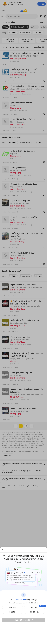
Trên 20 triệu (34, 612)
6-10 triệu (12, 608)
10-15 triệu (34, 608)
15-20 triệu (12, 612)
